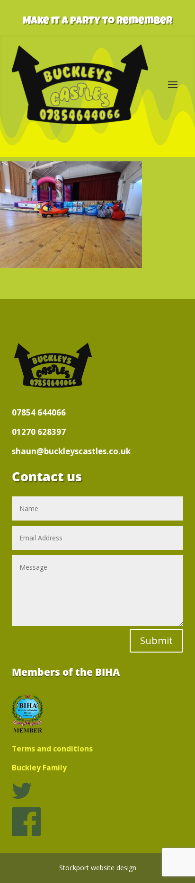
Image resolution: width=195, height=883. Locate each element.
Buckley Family (39, 768)
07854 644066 (39, 412)
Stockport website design (97, 867)
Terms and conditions (52, 749)
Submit (156, 640)
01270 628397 (39, 431)
